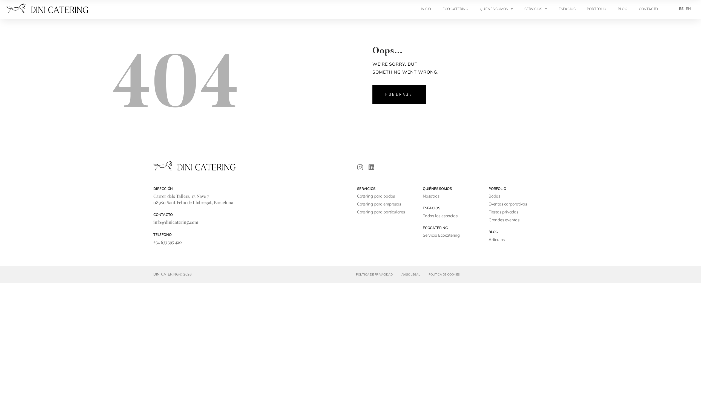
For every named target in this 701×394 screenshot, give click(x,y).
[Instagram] (360, 167)
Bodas (494, 196)
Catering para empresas (379, 204)
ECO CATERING (455, 9)
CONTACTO (648, 9)
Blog (622, 9)
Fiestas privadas (503, 212)
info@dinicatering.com (175, 222)
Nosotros (431, 196)
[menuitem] (681, 8)
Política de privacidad (374, 274)
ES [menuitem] (681, 8)
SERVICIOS (533, 9)
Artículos (497, 239)
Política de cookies (444, 274)
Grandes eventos (504, 219)
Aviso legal (410, 274)
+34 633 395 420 (167, 242)
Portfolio (596, 9)
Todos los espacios (440, 215)
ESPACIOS (567, 9)
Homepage (399, 94)
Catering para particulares (381, 212)
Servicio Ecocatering (441, 235)
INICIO (426, 9)
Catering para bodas (376, 196)
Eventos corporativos (508, 204)
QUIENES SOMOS (494, 9)
